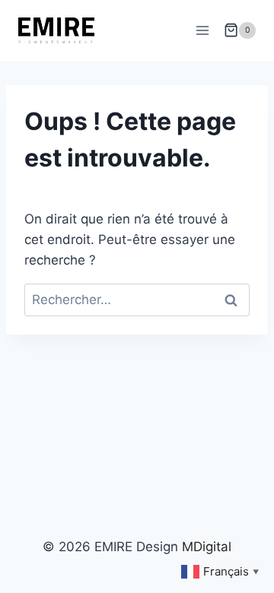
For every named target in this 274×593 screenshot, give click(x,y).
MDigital (206, 546)
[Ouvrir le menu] (202, 30)
